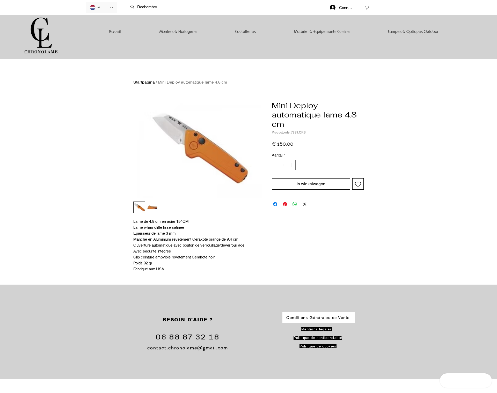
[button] (367, 7)
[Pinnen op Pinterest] (285, 204)
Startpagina (144, 82)
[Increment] (291, 165)
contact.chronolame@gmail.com (187, 347)
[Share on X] (305, 204)
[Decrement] (276, 165)
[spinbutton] (284, 165)
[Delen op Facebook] (275, 204)
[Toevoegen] (358, 184)
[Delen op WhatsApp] (295, 204)
